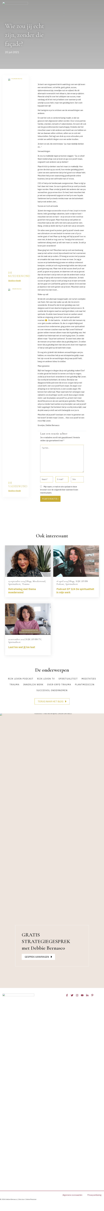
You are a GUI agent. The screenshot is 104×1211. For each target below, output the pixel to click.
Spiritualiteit (14, 584)
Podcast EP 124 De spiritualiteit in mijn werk (75, 590)
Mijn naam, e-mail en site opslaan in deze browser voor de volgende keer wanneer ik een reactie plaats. (59, 489)
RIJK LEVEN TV (33, 639)
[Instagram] (77, 995)
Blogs (28, 581)
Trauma (25, 584)
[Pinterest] (92, 995)
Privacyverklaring (94, 1195)
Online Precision (30, 1199)
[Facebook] (67, 995)
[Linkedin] (87, 995)
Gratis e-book (14, 280)
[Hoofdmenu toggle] (98, 97)
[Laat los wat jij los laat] (28, 619)
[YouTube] (82, 995)
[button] (52, 701)
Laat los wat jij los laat (21, 647)
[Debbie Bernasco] (15, 97)
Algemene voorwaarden (72, 1195)
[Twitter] (72, 995)
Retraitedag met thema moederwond (22, 590)
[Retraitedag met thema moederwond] (28, 561)
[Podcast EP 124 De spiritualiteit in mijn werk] (76, 561)
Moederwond (39, 581)
